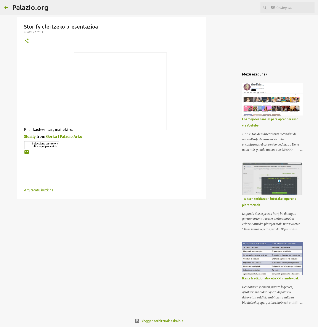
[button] (26, 41)
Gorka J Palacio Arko (64, 136)
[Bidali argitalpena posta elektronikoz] (26, 153)
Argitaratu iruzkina (38, 190)
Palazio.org (30, 7)
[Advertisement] (263, 43)
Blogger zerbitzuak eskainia (161, 321)
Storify (30, 136)
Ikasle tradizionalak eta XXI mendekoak (270, 278)
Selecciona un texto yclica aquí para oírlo (45, 145)
